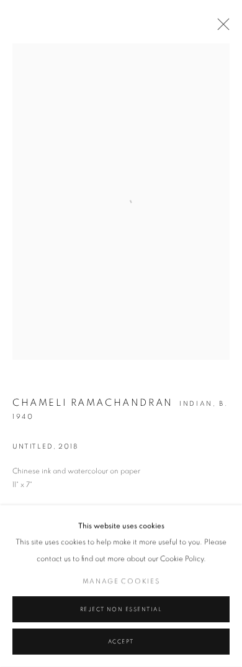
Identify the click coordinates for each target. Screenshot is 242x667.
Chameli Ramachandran (92, 403)
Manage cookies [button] (121, 581)
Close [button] (220, 28)
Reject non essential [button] (121, 609)
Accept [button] (121, 642)
